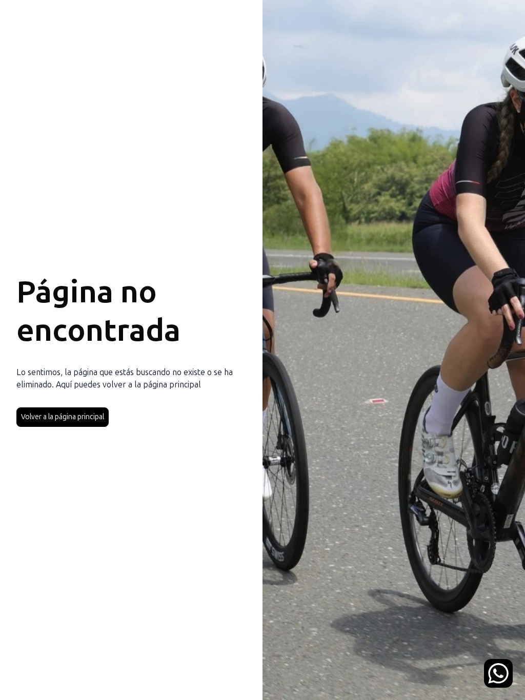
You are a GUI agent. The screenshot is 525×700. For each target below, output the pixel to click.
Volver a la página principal (62, 417)
